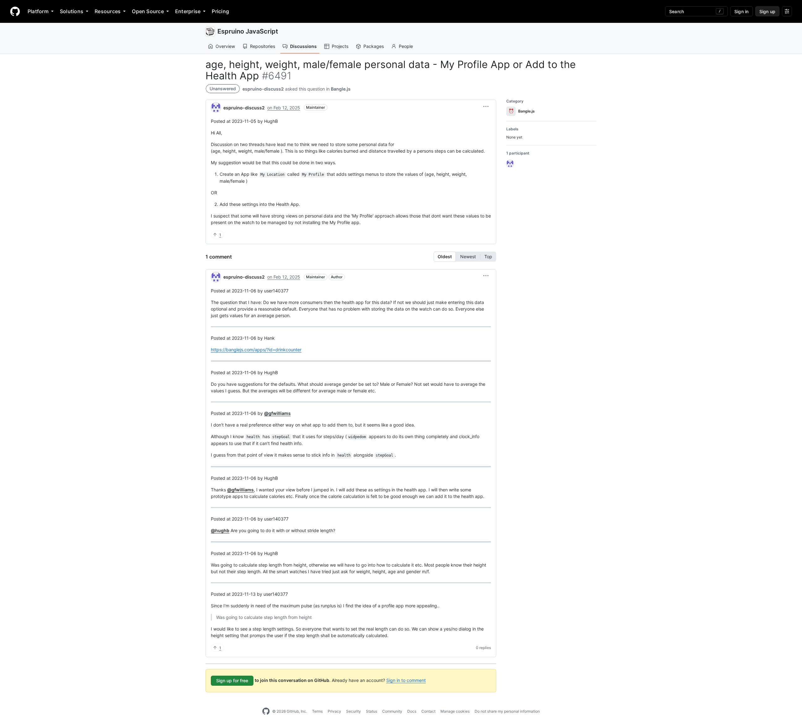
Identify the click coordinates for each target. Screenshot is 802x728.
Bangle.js (341, 89)
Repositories (262, 46)
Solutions (71, 11)
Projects (340, 46)
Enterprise (187, 11)
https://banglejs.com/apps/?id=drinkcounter (256, 349)
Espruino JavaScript (247, 31)
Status (371, 711)
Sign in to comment (406, 680)
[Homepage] (15, 11)
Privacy (334, 711)
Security (353, 711)
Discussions (303, 46)
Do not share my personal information (507, 711)
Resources (108, 11)
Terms (317, 711)
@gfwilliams (277, 413)
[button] (486, 107)
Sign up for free (232, 680)
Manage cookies (455, 711)
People (406, 46)
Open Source (148, 11)
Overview (225, 46)
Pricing (220, 11)
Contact (428, 711)
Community (392, 711)
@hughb (220, 530)
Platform (38, 11)
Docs (411, 711)
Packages (373, 46)
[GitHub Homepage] (266, 711)
